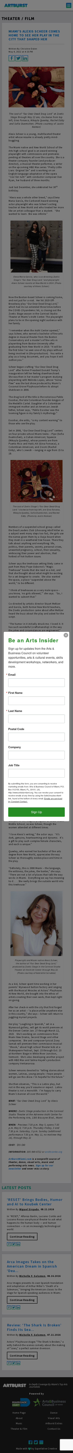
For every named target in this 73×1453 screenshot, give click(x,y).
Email (12, 674)
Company (14, 747)
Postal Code (16, 729)
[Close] (66, 635)
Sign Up (36, 812)
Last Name (15, 711)
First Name (15, 692)
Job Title (13, 765)
